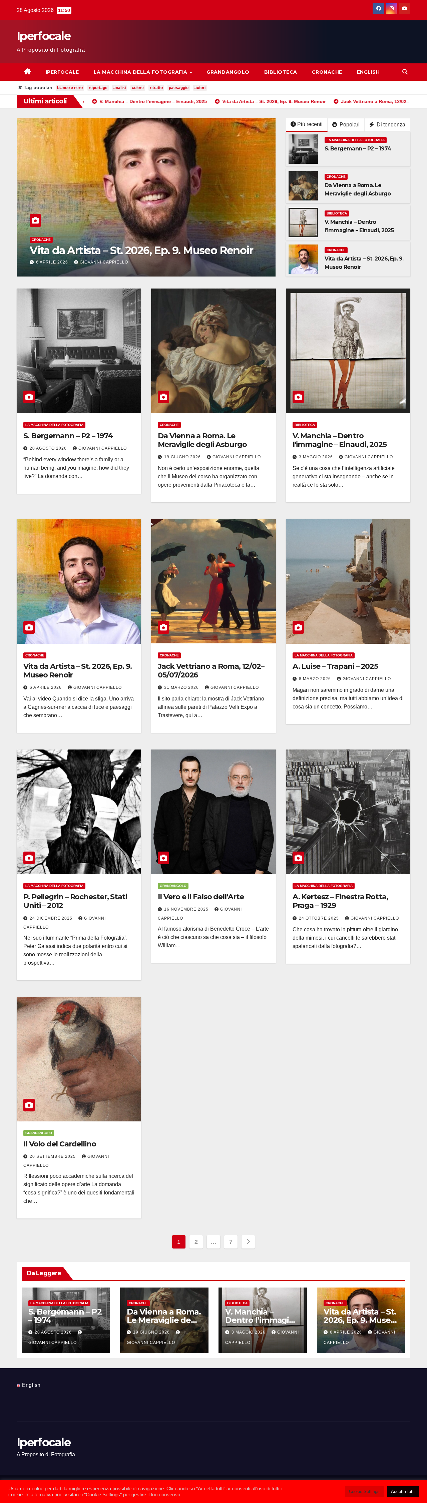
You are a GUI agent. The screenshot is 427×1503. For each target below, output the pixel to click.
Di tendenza (390, 124)
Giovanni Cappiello (107, 262)
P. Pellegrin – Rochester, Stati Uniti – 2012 (75, 901)
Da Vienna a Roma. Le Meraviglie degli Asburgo (202, 440)
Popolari (349, 124)
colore (138, 87)
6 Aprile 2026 (46, 687)
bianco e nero (70, 87)
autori (199, 87)
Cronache (327, 72)
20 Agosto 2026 (49, 448)
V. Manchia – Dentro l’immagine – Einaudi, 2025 (340, 440)
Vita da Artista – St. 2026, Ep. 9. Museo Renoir (77, 670)
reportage (98, 87)
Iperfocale (43, 36)
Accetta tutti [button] (403, 1491)
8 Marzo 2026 (315, 678)
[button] (405, 72)
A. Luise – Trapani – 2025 (335, 666)
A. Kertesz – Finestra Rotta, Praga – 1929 (340, 901)
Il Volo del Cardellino (59, 1143)
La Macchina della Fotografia (141, 72)
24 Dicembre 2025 (52, 918)
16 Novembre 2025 (187, 909)
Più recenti (310, 124)
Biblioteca (280, 72)
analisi (119, 87)
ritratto (156, 87)
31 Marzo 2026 (55, 262)
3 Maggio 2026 (316, 457)
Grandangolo (228, 72)
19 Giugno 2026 (183, 457)
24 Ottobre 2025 (319, 918)
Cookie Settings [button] (364, 1491)
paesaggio (178, 87)
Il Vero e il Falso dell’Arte (201, 896)
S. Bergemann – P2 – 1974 (358, 148)
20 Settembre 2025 (53, 1156)
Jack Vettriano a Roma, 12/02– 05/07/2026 (134, 250)
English (368, 72)
